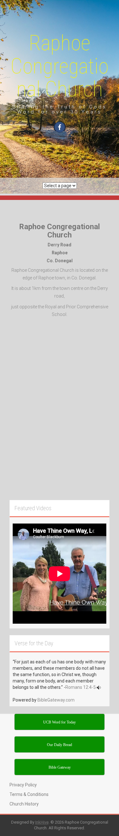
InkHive (42, 822)
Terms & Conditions (29, 794)
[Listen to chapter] (99, 687)
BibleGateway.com (56, 699)
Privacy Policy (23, 784)
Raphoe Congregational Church (59, 66)
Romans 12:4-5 (80, 687)
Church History (24, 803)
